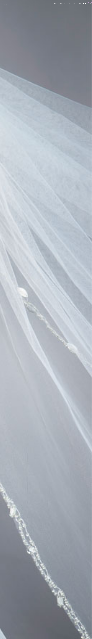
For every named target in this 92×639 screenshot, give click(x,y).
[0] (88, 3)
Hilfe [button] (80, 3)
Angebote (61, 3)
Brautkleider (55, 3)
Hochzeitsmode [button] (67, 3)
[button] (85, 3)
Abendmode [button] (75, 3)
